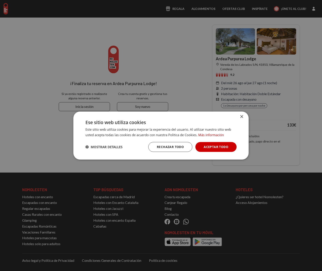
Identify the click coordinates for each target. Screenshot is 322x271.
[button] (103, 146)
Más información (211, 135)
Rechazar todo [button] (170, 147)
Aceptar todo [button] (216, 147)
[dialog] (161, 136)
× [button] (241, 116)
